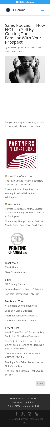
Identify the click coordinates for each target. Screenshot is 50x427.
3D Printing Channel (15, 284)
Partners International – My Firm (22, 293)
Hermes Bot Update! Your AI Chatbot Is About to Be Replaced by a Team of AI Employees (24, 212)
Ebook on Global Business (18, 310)
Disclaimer (32, 398)
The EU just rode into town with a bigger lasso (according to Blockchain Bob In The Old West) (24, 345)
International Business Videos (20, 320)
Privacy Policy (16, 398)
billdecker (12, 47)
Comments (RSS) (31, 406)
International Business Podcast (21, 315)
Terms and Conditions (23, 402)
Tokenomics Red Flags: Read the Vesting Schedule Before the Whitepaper (21, 193)
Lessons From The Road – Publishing (24, 289)
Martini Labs (15, 204)
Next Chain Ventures (20, 176)
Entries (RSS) (14, 406)
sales (33, 47)
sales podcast (18, 51)
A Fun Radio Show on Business (21, 305)
